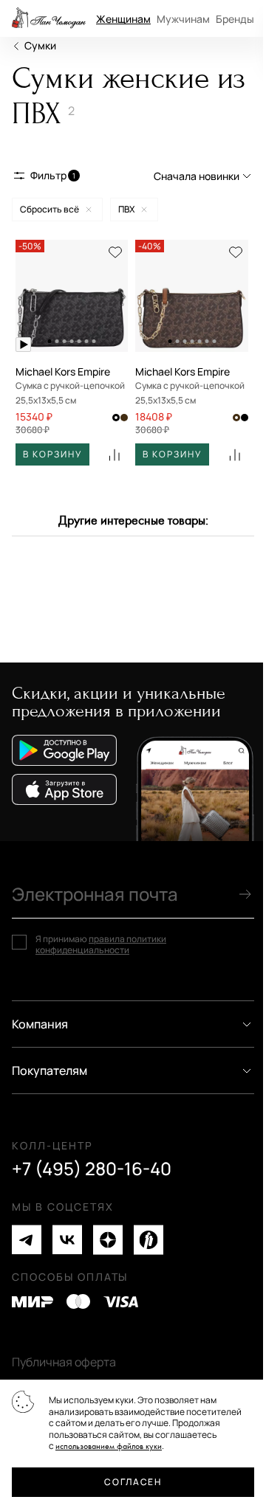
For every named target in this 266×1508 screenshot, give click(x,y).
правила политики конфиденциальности (100, 945)
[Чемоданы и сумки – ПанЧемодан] (49, 18)
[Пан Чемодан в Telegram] (26, 1240)
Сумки (40, 45)
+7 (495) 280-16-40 (91, 1168)
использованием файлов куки (108, 1446)
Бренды (235, 19)
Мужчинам (183, 19)
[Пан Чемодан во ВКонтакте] (67, 1240)
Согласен (132, 1482)
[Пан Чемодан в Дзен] (108, 1240)
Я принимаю (100, 944)
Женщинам (123, 19)
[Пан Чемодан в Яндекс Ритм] (148, 1240)
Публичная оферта (64, 1362)
